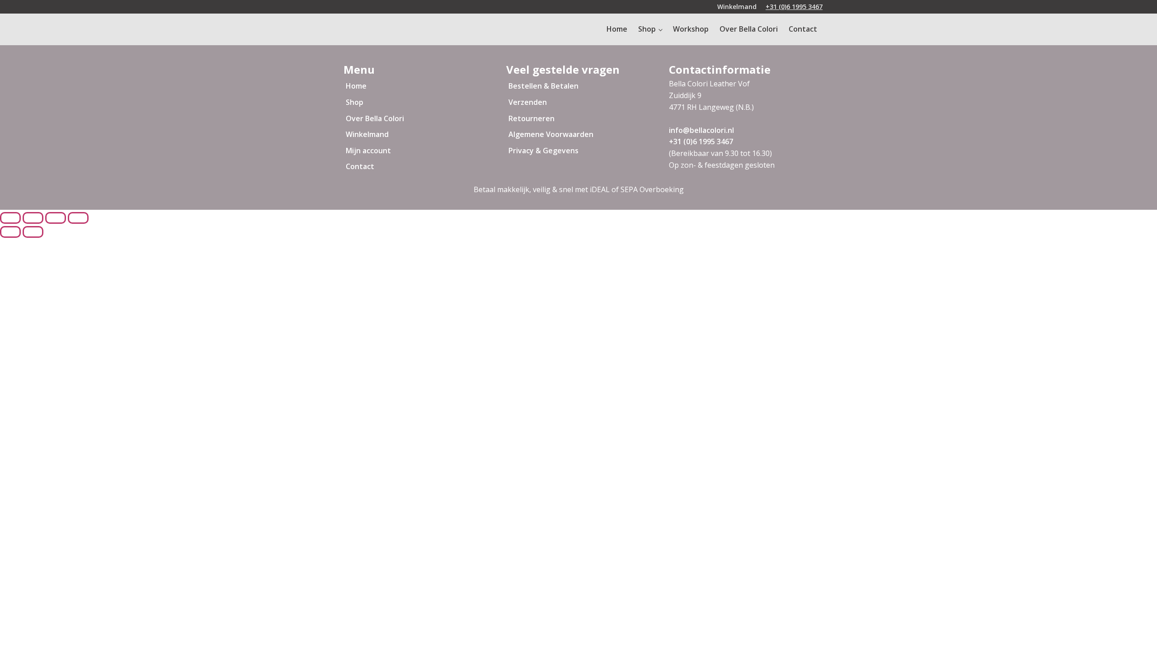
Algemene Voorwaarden (550, 134)
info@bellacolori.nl (701, 130)
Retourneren (531, 118)
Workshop (691, 29)
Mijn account (368, 151)
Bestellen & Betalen (543, 86)
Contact (803, 29)
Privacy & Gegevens (543, 151)
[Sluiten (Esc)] (10, 218)
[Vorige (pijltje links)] (10, 232)
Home (617, 29)
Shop (647, 29)
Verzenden (527, 102)
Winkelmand (737, 6)
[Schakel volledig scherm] (55, 218)
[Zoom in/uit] (78, 218)
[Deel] (33, 218)
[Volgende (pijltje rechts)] (33, 232)
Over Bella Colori (749, 29)
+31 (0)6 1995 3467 (794, 6)
